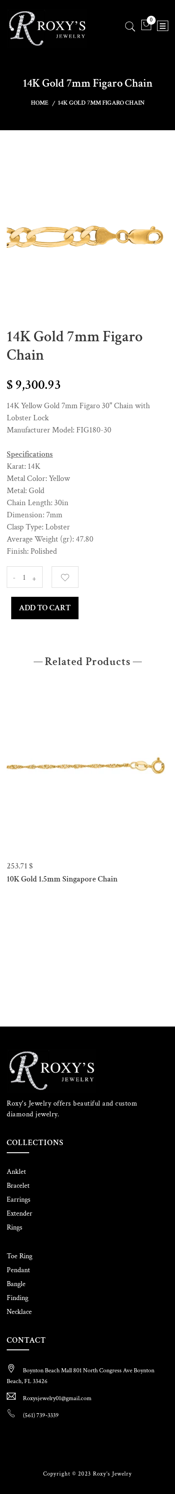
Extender (19, 1213)
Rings (14, 1227)
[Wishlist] (65, 577)
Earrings (19, 1199)
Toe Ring (19, 1256)
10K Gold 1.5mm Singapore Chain (62, 879)
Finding (17, 1298)
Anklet (16, 1172)
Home (39, 103)
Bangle (16, 1284)
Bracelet (18, 1185)
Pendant (18, 1270)
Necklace (19, 1312)
